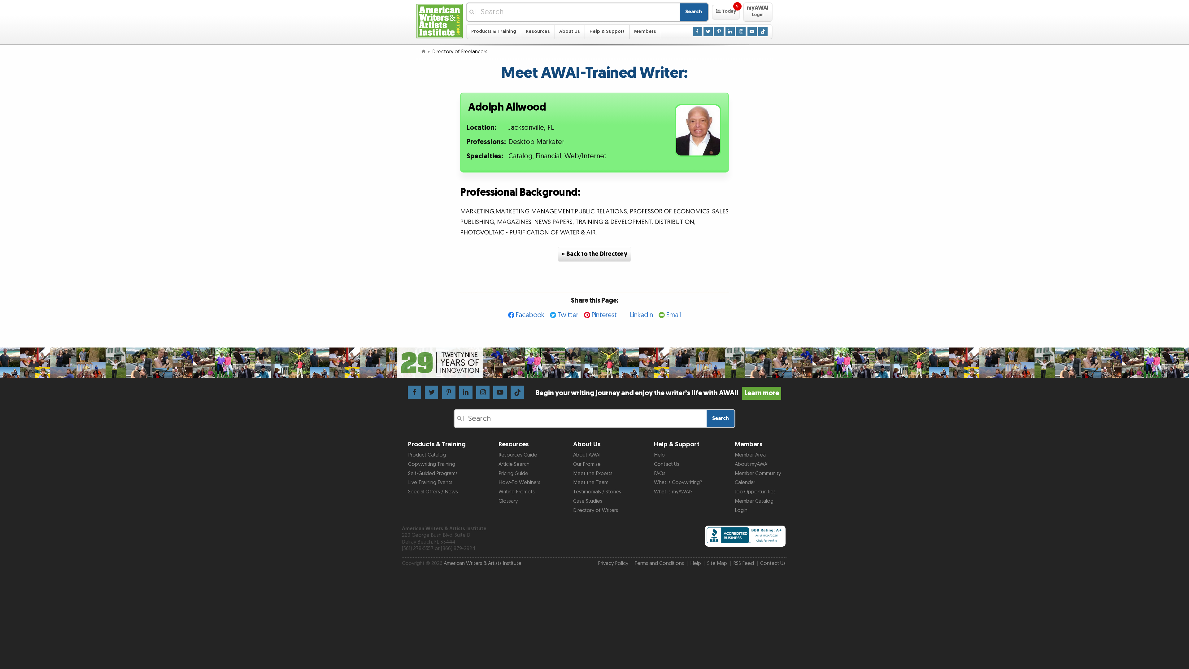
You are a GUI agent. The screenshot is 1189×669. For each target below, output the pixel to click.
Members (645, 31)
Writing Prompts (517, 491)
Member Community (758, 473)
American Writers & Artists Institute (482, 563)
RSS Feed (743, 563)
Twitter (567, 315)
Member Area (750, 455)
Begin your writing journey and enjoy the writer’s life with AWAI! (657, 393)
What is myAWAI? (673, 491)
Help (659, 455)
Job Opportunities (755, 491)
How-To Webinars (519, 482)
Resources (538, 31)
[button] (726, 12)
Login (741, 510)
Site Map (717, 563)
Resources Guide (518, 455)
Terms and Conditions (659, 563)
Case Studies (587, 501)
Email (673, 315)
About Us (569, 31)
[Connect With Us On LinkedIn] (730, 31)
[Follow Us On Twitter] (708, 31)
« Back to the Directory (594, 254)
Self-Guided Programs (433, 473)
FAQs (659, 473)
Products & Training (493, 31)
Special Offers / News (433, 491)
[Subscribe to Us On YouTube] (752, 31)
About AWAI (586, 455)
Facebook (530, 315)
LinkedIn (641, 315)
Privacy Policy (613, 563)
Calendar (745, 482)
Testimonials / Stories (597, 491)
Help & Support (607, 31)
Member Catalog (754, 501)
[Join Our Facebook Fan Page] (697, 31)
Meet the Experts (592, 473)
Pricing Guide (513, 473)
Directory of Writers (595, 510)
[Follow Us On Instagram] (741, 31)
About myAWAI (752, 464)
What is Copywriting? (678, 482)
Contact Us (666, 464)
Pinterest (604, 315)
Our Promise (587, 464)
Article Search (514, 464)
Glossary (508, 501)
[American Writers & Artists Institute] (439, 20)
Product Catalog (427, 455)
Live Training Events (430, 482)
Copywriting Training (431, 464)
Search (693, 11)
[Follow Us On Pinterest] (719, 31)
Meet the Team (590, 482)
